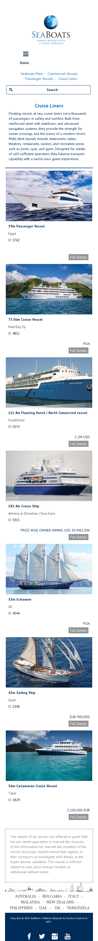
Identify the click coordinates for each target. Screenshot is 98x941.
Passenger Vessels (39, 78)
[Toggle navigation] (26, 54)
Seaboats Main (32, 73)
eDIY (48, 921)
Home (24, 63)
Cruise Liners (68, 78)
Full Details (78, 257)
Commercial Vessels (62, 73)
